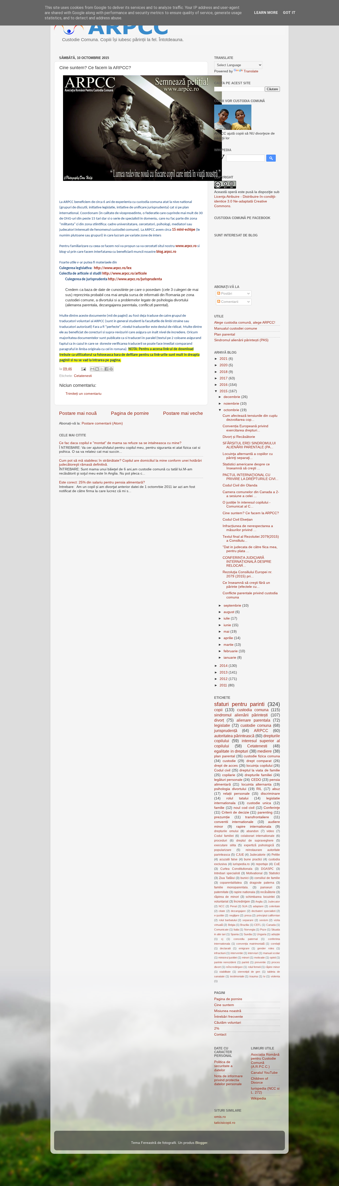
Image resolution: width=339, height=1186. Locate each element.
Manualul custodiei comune (235, 328)
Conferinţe (272, 808)
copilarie (228, 775)
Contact (220, 1034)
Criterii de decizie (235, 812)
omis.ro (220, 1117)
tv (264, 976)
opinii (273, 957)
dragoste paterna (262, 882)
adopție (275, 934)
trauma (253, 976)
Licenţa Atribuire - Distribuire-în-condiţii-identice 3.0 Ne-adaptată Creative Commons (245, 201)
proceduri (220, 840)
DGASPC (267, 869)
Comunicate (221, 929)
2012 (224, 679)
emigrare (244, 948)
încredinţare (242, 901)
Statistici (274, 873)
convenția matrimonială (250, 943)
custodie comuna (255, 725)
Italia (236, 929)
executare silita (225, 845)
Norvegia (249, 929)
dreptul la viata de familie (259, 770)
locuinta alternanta (256, 784)
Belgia (231, 924)
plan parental (224, 756)
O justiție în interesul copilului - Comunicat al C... (247, 504)
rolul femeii (254, 966)
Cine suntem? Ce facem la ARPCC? (251, 513)
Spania (235, 934)
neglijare (234, 915)
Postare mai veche (183, 413)
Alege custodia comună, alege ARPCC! (244, 322)
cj (222, 938)
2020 (224, 365)
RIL (259, 789)
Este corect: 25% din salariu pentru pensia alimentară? (102, 482)
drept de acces (226, 765)
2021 (224, 359)
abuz (276, 789)
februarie (231, 651)
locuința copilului (259, 765)
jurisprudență (225, 730)
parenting (265, 812)
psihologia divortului (230, 789)
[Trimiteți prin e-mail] (92, 369)
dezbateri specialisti (263, 910)
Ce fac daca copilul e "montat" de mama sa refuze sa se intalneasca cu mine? (120, 443)
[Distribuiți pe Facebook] (106, 369)
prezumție (222, 817)
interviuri (253, 953)
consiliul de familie (267, 878)
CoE (277, 864)
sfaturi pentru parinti (239, 704)
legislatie (222, 725)
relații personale (236, 793)
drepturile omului (226, 831)
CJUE (240, 854)
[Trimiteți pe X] (101, 369)
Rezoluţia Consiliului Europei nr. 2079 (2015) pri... (247, 574)
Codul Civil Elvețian (238, 519)
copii (218, 709)
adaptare (258, 906)
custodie (229, 761)
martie (229, 645)
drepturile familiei (258, 775)
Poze (263, 929)
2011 (224, 685)
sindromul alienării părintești (241, 715)
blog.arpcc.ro (166, 252)
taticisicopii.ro (224, 1123)
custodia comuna (253, 709)
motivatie (259, 957)
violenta (275, 976)
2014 (224, 666)
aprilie (229, 638)
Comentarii (229, 302)
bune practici (253, 859)
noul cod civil (244, 808)
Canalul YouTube (264, 1072)
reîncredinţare (234, 966)
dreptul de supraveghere (254, 840)
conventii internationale (233, 822)
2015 (224, 391)
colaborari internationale (258, 836)
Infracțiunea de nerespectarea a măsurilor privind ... (248, 528)
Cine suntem (224, 1005)
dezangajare (238, 910)
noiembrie (232, 403)
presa (247, 915)
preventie (260, 962)
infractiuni (220, 953)
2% (216, 1028)
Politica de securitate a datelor (223, 1066)
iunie (228, 625)
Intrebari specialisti (227, 873)
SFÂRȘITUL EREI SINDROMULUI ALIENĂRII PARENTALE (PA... (249, 445)
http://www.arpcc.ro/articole (124, 274)
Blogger (201, 1143)
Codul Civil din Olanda (240, 485)
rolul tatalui (237, 798)
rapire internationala (253, 826)
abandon (252, 831)
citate (222, 910)
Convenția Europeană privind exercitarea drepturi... (245, 428)
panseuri (266, 887)
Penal (233, 906)
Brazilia (244, 924)
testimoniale (237, 976)
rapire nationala (244, 892)
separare (247, 920)
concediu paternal (246, 938)
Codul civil (222, 770)
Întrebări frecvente (228, 1016)
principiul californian (268, 915)
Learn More (266, 12)
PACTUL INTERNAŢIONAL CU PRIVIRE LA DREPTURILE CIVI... (250, 477)
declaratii (225, 948)
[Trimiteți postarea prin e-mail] (83, 369)
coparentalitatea (231, 882)
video (270, 831)
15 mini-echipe (183, 230)
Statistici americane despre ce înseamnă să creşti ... (246, 466)
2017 (224, 378)
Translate (251, 71)
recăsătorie (267, 892)
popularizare (222, 850)
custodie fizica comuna (262, 756)
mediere (264, 751)
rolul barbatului (228, 920)
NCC (222, 906)
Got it (289, 12)
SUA (244, 906)
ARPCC (261, 730)
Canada (271, 924)
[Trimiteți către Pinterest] (111, 369)
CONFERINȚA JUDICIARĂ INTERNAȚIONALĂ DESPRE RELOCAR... (247, 561)
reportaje (262, 864)
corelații (275, 943)
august (229, 612)
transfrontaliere (257, 817)
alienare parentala (253, 720)
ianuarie (230, 657)
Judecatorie (258, 854)
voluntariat (221, 901)
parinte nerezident (225, 962)
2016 (224, 385)
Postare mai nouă (78, 413)
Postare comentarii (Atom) (102, 423)
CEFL (257, 924)
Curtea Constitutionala (236, 869)
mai (227, 631)
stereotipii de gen (249, 971)
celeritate (274, 906)
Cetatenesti (83, 376)
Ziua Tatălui (227, 878)
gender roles (265, 948)
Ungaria (261, 934)
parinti (245, 962)
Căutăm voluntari (227, 1022)
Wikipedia (258, 1098)
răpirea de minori (226, 897)
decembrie (232, 397)
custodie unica (259, 803)
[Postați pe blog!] (97, 369)
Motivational (254, 873)
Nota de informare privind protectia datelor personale (228, 1080)
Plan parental (224, 334)
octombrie (232, 410)
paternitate (221, 892)
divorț (219, 720)
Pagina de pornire (130, 413)
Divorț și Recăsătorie (239, 437)
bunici (244, 878)
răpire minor (273, 966)
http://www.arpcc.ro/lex (113, 268)
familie (219, 808)
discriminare (270, 793)
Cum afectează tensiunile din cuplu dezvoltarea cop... (250, 418)
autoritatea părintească (234, 736)
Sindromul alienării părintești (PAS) (241, 340)
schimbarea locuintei (260, 897)
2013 (224, 672)
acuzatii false (228, 859)
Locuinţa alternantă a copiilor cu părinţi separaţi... (248, 456)
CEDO (256, 780)
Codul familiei (224, 836)
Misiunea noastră (227, 1011)
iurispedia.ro (241, 864)
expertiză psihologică (259, 845)
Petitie (275, 854)
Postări (226, 293)
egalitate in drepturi (231, 751)
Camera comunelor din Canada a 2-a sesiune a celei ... (251, 494)
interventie (237, 953)
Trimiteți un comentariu (84, 393)
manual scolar (271, 953)
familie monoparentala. (231, 887)
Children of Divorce (259, 1080)
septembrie (233, 605)
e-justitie (219, 915)
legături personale (228, 780)
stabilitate (225, 971)
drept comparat (258, 761)
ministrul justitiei (227, 957)
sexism (263, 920)
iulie (227, 618)
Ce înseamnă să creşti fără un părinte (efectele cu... (246, 585)
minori (245, 957)
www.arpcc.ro (186, 246)
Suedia (248, 934)
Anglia (259, 901)
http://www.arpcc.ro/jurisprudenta (135, 279)
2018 (224, 372)
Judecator (274, 901)
